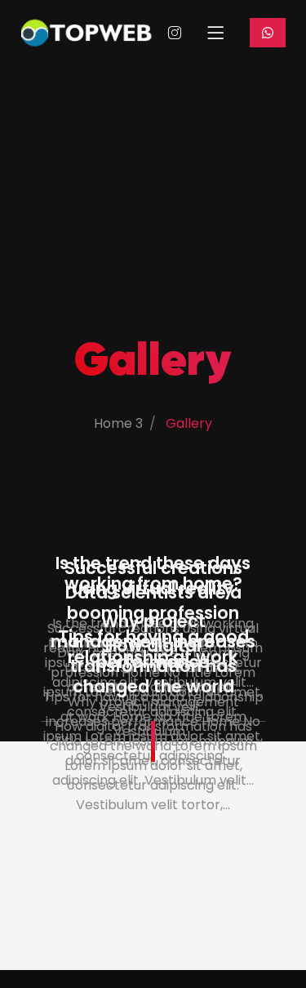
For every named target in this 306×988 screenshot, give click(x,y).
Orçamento (268, 32)
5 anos (201, 874)
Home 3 (118, 423)
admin (122, 874)
